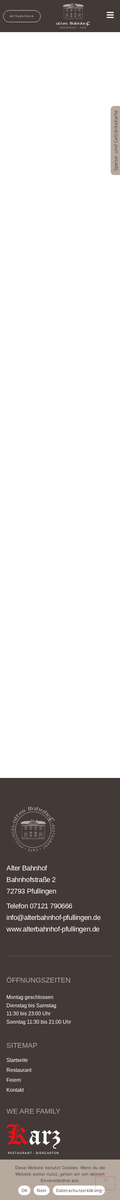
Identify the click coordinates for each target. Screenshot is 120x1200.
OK (24, 1190)
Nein (41, 1190)
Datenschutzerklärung (79, 1190)
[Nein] (105, 1183)
